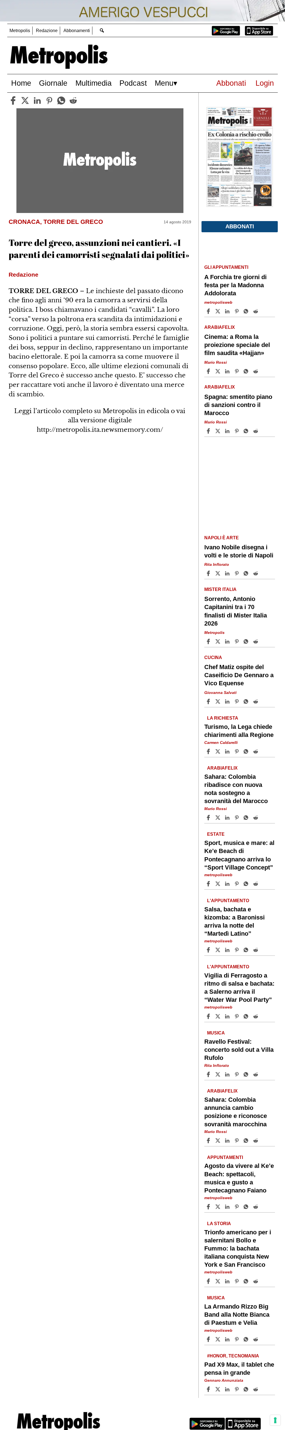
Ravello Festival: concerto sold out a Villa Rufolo (239, 1049)
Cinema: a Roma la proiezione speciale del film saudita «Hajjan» (237, 344)
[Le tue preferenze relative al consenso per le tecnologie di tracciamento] (275, 1420)
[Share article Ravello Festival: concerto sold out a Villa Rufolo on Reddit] (256, 1074)
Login (264, 83)
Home (21, 83)
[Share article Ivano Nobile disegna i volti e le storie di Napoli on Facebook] (209, 573)
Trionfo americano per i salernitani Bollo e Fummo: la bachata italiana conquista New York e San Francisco (237, 1248)
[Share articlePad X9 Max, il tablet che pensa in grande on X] (218, 1389)
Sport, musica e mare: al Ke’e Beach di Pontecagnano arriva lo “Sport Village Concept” (239, 855)
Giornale (53, 83)
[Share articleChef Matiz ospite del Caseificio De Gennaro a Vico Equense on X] (218, 701)
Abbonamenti (76, 30)
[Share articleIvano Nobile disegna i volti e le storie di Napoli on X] (218, 573)
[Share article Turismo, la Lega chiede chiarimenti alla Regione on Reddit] (256, 751)
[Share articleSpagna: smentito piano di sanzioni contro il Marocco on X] (218, 431)
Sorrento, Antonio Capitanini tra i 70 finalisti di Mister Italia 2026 (235, 611)
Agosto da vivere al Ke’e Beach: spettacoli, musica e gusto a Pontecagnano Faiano (239, 1178)
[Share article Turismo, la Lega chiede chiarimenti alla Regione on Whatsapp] (247, 751)
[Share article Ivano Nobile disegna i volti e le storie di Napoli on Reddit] (256, 573)
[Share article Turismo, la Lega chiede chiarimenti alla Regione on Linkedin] (228, 751)
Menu (164, 83)
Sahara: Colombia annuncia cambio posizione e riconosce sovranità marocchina (235, 1111)
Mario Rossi (215, 362)
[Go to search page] (102, 30)
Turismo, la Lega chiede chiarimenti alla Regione (239, 730)
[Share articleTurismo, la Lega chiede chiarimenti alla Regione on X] (218, 751)
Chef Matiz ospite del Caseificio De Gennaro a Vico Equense (239, 675)
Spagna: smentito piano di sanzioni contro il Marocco (238, 404)
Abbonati (231, 83)
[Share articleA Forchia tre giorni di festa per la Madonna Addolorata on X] (218, 311)
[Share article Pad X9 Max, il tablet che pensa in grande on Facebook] (209, 1389)
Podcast (133, 83)
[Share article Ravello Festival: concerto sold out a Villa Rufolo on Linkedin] (228, 1074)
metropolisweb (218, 302)
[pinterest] (49, 100)
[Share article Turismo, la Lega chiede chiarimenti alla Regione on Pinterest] (237, 751)
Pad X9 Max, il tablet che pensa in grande (239, 1368)
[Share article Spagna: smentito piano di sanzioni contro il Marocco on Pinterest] (237, 431)
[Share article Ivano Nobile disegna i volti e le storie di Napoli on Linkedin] (228, 573)
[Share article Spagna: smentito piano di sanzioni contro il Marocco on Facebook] (209, 431)
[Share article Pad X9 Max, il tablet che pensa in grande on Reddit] (256, 1389)
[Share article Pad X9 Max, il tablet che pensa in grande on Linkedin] (228, 1389)
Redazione (47, 30)
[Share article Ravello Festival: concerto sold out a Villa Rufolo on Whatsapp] (247, 1074)
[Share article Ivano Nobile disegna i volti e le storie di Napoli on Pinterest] (237, 573)
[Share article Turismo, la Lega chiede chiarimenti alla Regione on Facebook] (209, 751)
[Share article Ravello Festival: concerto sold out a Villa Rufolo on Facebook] (209, 1074)
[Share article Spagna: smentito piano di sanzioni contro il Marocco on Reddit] (256, 431)
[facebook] (13, 100)
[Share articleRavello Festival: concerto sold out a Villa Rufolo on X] (218, 1074)
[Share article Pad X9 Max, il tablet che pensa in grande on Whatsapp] (247, 1389)
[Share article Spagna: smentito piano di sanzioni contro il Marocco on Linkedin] (228, 431)
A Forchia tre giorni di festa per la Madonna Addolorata (235, 285)
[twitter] (25, 100)
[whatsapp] (61, 100)
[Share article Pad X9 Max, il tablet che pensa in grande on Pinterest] (237, 1389)
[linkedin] (37, 100)
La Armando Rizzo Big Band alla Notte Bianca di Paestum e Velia (236, 1314)
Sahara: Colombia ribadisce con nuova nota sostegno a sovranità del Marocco (236, 788)
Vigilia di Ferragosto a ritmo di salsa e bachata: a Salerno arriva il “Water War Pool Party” (239, 987)
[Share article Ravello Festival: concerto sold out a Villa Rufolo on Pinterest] (237, 1074)
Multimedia (93, 83)
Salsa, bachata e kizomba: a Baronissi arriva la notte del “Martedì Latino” (234, 921)
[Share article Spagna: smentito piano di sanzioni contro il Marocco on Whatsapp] (247, 431)
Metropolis (19, 30)
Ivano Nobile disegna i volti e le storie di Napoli (238, 551)
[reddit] (73, 100)
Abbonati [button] (239, 226)
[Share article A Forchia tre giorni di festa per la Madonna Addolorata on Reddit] (256, 311)
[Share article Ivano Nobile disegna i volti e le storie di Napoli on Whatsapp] (247, 573)
